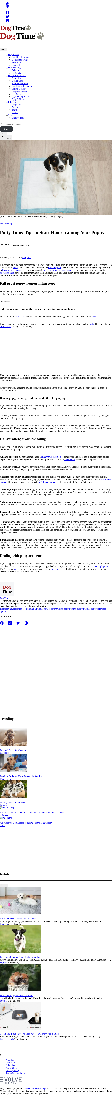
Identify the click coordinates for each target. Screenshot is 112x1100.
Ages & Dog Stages (21, 96)
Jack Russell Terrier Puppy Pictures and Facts (21, 957)
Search (6, 129)
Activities (16, 107)
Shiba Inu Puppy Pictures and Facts (16, 995)
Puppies (86, 609)
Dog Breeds (13, 54)
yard (94, 316)
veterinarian (69, 459)
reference (101, 609)
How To (4, 924)
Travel (15, 110)
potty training (57, 609)
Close (3, 134)
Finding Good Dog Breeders (13, 802)
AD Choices (11, 1068)
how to (47, 609)
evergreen (4, 609)
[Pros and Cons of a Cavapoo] (13, 745)
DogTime (26, 257)
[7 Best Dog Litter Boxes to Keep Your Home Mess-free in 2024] (20, 1029)
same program (54, 267)
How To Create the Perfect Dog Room (18, 918)
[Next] (6, 885)
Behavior (16, 70)
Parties (15, 112)
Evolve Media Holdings (35, 1088)
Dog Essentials (7, 1039)
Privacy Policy (12, 1070)
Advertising (11, 1065)
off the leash (5, 326)
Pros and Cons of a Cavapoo (13, 750)
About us (10, 1060)
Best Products (18, 117)
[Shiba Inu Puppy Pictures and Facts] (20, 990)
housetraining (16, 609)
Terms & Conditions (15, 1073)
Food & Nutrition (20, 83)
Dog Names (17, 104)
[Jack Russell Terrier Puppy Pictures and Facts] (20, 952)
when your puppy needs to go (57, 270)
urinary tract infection (51, 457)
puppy (15, 267)
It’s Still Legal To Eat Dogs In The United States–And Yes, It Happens (32, 812)
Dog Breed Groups (20, 57)
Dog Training (14, 67)
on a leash (19, 316)
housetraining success (12, 270)
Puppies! (16, 65)
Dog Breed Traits (20, 59)
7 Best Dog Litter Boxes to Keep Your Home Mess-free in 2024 (29, 1034)
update (3, 611)
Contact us (11, 1062)
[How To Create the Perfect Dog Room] (20, 913)
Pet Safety (16, 73)
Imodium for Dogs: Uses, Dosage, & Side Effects (23, 776)
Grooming (16, 78)
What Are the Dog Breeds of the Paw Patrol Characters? (26, 823)
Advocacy (4, 815)
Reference (16, 62)
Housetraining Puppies (33, 609)
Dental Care (17, 81)
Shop (10, 115)
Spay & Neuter (19, 99)
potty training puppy (73, 609)
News (2, 825)
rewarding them (7, 273)
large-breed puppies (47, 482)
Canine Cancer (18, 88)
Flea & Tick (17, 94)
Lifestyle (12, 102)
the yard (54, 569)
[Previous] (2, 885)
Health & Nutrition (17, 75)
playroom (104, 566)
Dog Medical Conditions (23, 86)
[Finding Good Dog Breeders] (13, 797)
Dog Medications (20, 91)
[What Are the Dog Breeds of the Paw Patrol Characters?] (6, 818)
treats (91, 324)
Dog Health (5, 779)
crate (95, 566)
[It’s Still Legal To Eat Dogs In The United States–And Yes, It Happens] (7, 807)
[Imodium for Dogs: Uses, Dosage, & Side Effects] (13, 771)
